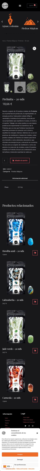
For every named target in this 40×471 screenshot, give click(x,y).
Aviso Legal (31, 468)
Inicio (4, 41)
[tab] (20, 178)
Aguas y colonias (10, 26)
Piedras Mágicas (30, 28)
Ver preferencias (20, 465)
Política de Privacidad (21, 468)
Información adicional (20, 178)
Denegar (20, 459)
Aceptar (20, 454)
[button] (37, 433)
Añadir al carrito (21, 160)
